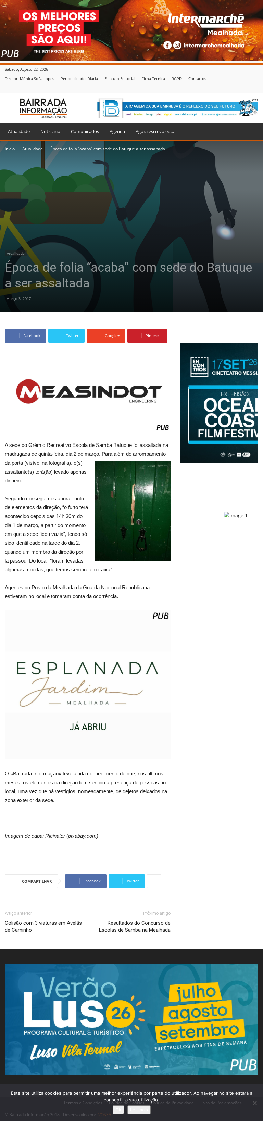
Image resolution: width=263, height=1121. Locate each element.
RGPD (177, 78)
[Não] (254, 1102)
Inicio (10, 149)
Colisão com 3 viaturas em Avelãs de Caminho (43, 926)
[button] (250, 131)
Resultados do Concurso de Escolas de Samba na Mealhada (135, 926)
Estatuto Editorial (119, 78)
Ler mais (139, 1109)
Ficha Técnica (153, 78)
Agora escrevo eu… (155, 131)
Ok (118, 1109)
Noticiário (50, 131)
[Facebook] (254, 87)
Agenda (117, 131)
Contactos (197, 78)
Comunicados (85, 131)
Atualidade (19, 131)
